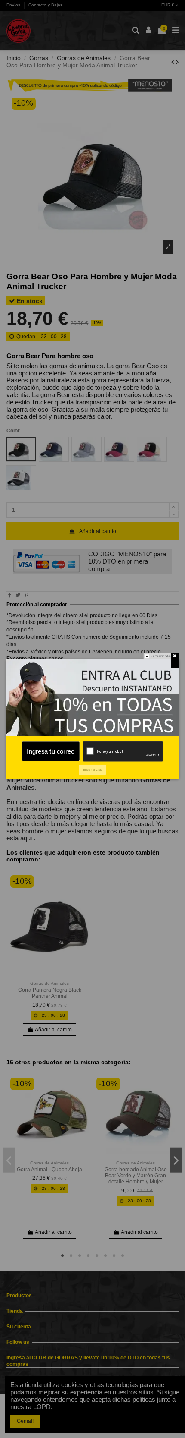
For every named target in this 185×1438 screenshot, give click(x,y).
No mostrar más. (160, 655)
